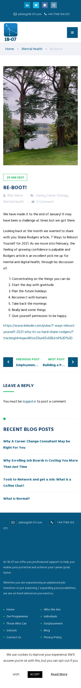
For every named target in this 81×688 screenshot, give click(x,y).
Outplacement (53, 623)
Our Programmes (17, 616)
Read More (59, 674)
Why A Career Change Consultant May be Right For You (36, 444)
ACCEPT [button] (35, 674)
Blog (47, 630)
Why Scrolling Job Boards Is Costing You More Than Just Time (40, 464)
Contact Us (13, 637)
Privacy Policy (53, 637)
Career (40, 195)
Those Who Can (16, 623)
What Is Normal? (16, 498)
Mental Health (13, 201)
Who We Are (52, 609)
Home (10, 609)
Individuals (50, 616)
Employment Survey (28, 362)
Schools (11, 630)
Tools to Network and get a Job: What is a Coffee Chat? (37, 482)
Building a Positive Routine (60, 362)
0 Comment (45, 201)
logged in (29, 401)
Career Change (57, 195)
